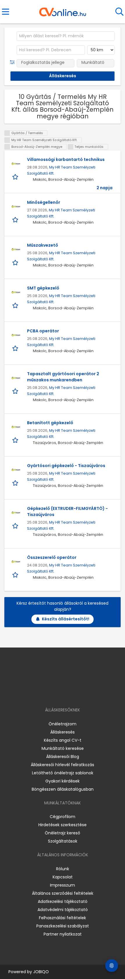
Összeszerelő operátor (51, 557)
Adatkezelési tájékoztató (63, 901)
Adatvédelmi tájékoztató (63, 910)
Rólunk (62, 869)
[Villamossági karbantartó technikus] (15, 164)
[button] (13, 62)
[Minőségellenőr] (15, 206)
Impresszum (62, 885)
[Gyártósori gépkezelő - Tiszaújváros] (15, 470)
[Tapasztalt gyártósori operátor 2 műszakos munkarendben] (15, 378)
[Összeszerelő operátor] (15, 562)
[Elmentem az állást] (15, 176)
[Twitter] (77, 693)
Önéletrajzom (62, 724)
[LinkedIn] (68, 693)
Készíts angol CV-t (62, 740)
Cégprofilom (62, 817)
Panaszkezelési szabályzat (62, 926)
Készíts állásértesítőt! (65, 619)
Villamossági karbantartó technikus (66, 159)
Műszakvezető (42, 245)
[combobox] (66, 36)
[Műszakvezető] (15, 249)
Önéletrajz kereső (62, 833)
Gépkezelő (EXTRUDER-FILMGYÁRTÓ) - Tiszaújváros (67, 511)
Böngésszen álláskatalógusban (63, 789)
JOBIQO (41, 972)
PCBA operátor (43, 331)
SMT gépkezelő (43, 288)
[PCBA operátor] (15, 335)
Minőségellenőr (43, 202)
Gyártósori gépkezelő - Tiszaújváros (66, 466)
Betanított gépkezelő (50, 423)
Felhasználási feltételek (62, 918)
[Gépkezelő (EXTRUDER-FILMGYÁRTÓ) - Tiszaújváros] (15, 513)
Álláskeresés (62, 732)
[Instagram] (59, 693)
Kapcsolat (63, 877)
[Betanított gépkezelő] (15, 427)
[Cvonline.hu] (62, 10)
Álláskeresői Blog (62, 756)
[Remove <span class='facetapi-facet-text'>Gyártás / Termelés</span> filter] (7, 133)
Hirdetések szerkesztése (62, 825)
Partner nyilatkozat (63, 934)
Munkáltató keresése (63, 748)
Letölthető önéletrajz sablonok (62, 773)
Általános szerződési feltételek (62, 893)
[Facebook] (49, 693)
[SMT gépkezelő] (15, 292)
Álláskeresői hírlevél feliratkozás (62, 765)
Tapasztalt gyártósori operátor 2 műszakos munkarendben (63, 377)
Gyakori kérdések (62, 781)
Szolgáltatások (62, 841)
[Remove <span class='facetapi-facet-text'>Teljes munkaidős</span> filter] (70, 146)
